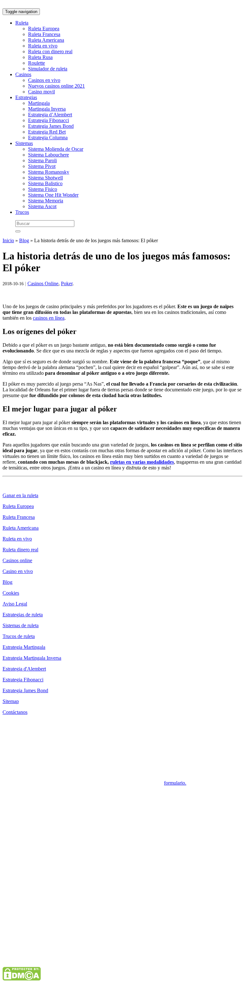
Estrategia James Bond (51, 126)
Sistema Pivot (42, 166)
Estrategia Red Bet (47, 131)
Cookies (11, 593)
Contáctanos (15, 712)
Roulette (36, 63)
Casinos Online (42, 283)
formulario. (175, 783)
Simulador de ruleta (47, 68)
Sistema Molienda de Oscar (55, 149)
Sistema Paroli (42, 160)
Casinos (23, 74)
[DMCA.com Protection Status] (22, 979)
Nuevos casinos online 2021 (56, 86)
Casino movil (41, 91)
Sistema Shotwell (45, 177)
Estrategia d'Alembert (24, 668)
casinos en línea (48, 318)
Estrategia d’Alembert (50, 114)
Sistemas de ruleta (21, 625)
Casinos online (17, 560)
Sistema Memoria (45, 200)
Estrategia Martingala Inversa (32, 658)
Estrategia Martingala (24, 647)
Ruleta (21, 22)
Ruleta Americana (46, 40)
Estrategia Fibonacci (48, 120)
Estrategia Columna (48, 137)
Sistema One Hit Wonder (53, 195)
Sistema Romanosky (48, 172)
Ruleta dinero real (20, 549)
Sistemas (24, 143)
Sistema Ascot (42, 206)
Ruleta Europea (43, 28)
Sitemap (11, 701)
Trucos (22, 212)
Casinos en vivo (44, 80)
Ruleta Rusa (40, 57)
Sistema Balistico (45, 183)
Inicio (8, 240)
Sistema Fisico (42, 189)
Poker (66, 283)
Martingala (39, 103)
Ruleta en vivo (42, 45)
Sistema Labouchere (48, 154)
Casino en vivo (18, 571)
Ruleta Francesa (44, 34)
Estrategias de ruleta (23, 614)
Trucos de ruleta (19, 636)
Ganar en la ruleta (20, 495)
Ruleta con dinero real (50, 51)
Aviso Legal (15, 603)
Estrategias (26, 97)
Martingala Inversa (47, 109)
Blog (24, 240)
